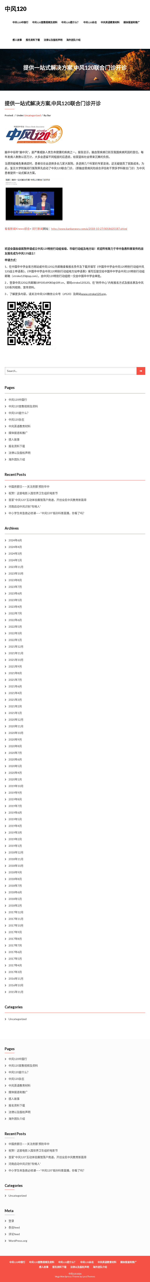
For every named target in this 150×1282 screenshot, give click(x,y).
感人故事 (17, 39)
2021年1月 (15, 713)
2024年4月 (15, 547)
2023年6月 (15, 593)
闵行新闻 (37, 228)
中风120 (15, 8)
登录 (11, 1220)
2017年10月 (16, 925)
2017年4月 (15, 965)
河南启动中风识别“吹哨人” (25, 506)
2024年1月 (15, 560)
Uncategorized (32, 115)
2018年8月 (15, 879)
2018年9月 (15, 872)
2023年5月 (15, 600)
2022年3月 (15, 633)
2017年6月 (15, 952)
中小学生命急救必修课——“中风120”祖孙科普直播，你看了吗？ (47, 513)
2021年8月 (15, 673)
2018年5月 (15, 899)
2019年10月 (16, 786)
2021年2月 (15, 706)
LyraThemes (88, 1276)
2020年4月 (15, 772)
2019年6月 (15, 812)
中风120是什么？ (70, 22)
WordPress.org (18, 1240)
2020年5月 (15, 766)
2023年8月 (15, 580)
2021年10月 (16, 659)
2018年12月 (16, 852)
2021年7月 (15, 679)
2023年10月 (16, 573)
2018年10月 (16, 865)
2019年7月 (15, 806)
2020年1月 (15, 779)
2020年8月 (15, 746)
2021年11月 (16, 653)
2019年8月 (15, 799)
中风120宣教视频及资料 (44, 22)
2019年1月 (15, 845)
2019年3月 (15, 832)
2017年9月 (15, 932)
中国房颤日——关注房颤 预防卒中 (29, 486)
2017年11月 (16, 918)
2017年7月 (15, 945)
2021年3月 (15, 699)
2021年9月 (15, 666)
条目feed (14, 1227)
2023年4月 (15, 606)
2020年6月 (15, 759)
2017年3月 (15, 972)
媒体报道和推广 (131, 22)
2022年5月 (15, 626)
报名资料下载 (33, 39)
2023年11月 (16, 566)
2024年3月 (15, 553)
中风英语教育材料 (110, 22)
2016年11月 (16, 978)
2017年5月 (15, 958)
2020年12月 (16, 719)
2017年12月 (16, 912)
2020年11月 (16, 726)
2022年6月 (15, 620)
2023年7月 (15, 586)
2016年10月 (16, 985)
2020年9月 (15, 739)
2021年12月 (16, 646)
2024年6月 (15, 540)
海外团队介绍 (73, 39)
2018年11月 (16, 859)
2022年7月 (15, 613)
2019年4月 (15, 825)
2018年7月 (15, 885)
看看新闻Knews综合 (17, 228)
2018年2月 (15, 905)
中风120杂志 (90, 22)
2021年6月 (15, 686)
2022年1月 (15, 639)
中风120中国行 (20, 22)
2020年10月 (16, 732)
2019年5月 (15, 819)
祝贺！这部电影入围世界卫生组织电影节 (33, 493)
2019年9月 (15, 792)
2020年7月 (15, 752)
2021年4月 (15, 693)
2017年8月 (15, 938)
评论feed (14, 1234)
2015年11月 (16, 991)
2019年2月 (15, 839)
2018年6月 (15, 892)
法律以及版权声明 (53, 39)
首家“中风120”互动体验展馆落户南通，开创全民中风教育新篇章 (48, 499)
